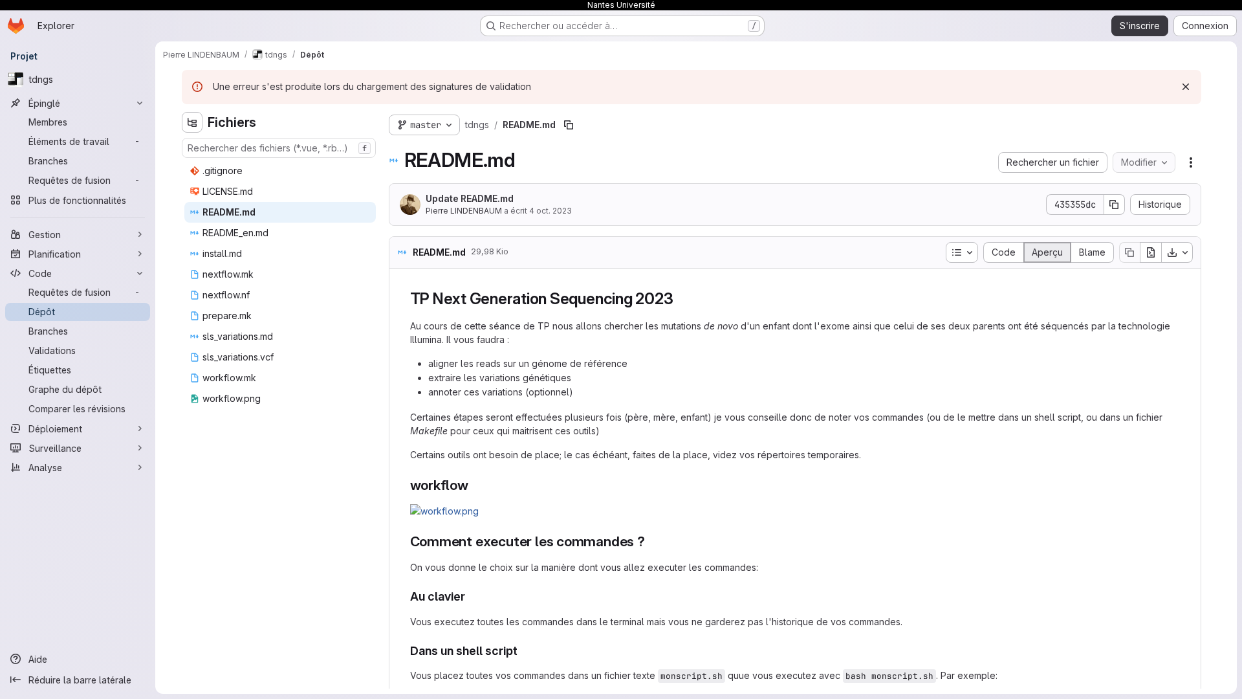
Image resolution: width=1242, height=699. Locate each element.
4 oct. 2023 (550, 211)
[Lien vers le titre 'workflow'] (475, 485)
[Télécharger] (1177, 252)
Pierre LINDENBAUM (464, 211)
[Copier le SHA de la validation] (1114, 204)
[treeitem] (280, 171)
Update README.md (470, 198)
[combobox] (279, 148)
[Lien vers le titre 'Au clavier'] (471, 596)
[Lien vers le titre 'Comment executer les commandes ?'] (652, 541)
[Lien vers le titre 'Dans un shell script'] (524, 651)
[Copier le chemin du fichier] (568, 125)
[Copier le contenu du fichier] (1129, 252)
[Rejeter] (1185, 86)
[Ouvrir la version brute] (1150, 252)
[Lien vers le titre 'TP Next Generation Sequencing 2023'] (681, 298)
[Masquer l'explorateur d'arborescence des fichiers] (192, 122)
